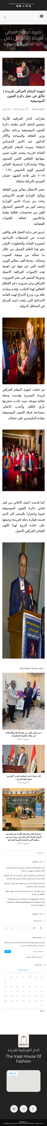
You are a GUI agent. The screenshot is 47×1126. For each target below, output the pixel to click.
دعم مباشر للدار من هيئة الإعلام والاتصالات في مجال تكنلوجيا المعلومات (23, 734)
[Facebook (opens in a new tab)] (26, 6)
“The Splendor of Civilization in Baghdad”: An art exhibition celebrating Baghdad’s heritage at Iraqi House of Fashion (26, 902)
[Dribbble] (13, 928)
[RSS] (6, 928)
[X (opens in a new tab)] (29, 6)
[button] (41, 16)
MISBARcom (23, 1122)
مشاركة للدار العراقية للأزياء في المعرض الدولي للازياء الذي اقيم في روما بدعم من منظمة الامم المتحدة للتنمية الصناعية (23, 836)
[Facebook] (34, 928)
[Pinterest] (20, 928)
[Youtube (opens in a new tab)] (20, 6)
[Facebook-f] (33, 1109)
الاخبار (4, 109)
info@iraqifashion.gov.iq (23, 4)
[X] (41, 928)
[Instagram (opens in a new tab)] (23, 6)
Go (7, 951)
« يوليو (42, 1010)
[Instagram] (27, 928)
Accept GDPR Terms (33, 957)
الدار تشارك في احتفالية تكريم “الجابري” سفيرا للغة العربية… (23, 777)
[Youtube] (14, 1109)
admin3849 (39, 109)
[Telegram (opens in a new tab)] (17, 6)
